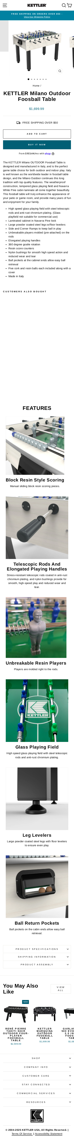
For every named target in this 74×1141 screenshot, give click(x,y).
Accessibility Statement (48, 1133)
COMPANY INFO (36, 1067)
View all (61, 989)
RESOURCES (36, 1102)
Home (36, 85)
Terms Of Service (22, 1133)
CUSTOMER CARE (36, 1076)
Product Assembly (37, 964)
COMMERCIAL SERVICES (36, 1093)
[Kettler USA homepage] (37, 1116)
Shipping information (37, 957)
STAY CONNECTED (36, 1084)
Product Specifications (37, 949)
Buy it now (37, 145)
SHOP (36, 1058)
